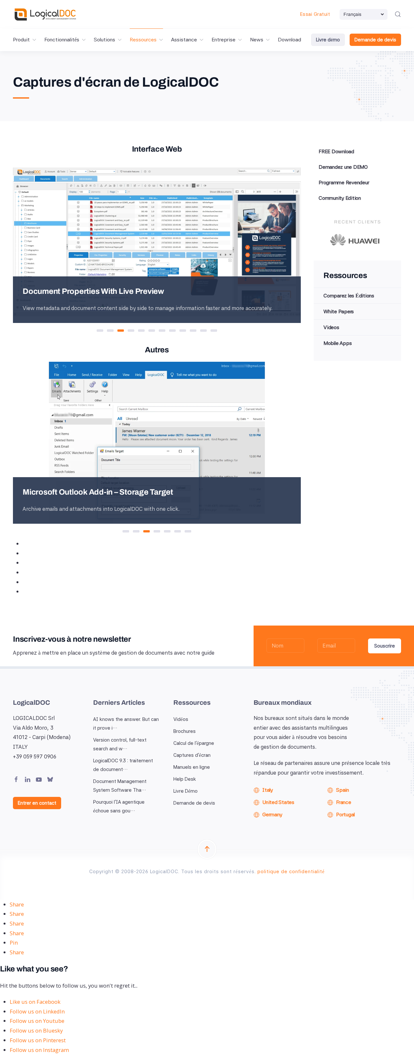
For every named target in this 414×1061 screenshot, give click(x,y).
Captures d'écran (192, 755)
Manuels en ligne (191, 767)
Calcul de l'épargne (193, 743)
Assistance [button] (184, 40)
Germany (272, 814)
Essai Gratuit (315, 14)
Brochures (184, 731)
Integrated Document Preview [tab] (113, 331)
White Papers (338, 311)
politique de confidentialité (291, 871)
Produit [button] (21, 40)
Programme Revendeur (344, 182)
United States (278, 802)
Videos (331, 327)
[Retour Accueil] (45, 14)
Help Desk (184, 779)
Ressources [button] (143, 40)
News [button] (256, 40)
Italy (267, 790)
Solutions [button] (104, 40)
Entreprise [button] (223, 40)
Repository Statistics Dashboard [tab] (206, 331)
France (343, 802)
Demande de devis (375, 40)
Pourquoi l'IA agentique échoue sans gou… (119, 806)
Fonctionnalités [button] (61, 40)
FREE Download (336, 151)
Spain (342, 790)
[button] (398, 14)
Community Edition (340, 198)
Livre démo (328, 40)
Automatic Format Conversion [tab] (144, 331)
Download (289, 40)
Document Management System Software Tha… (120, 785)
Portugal (345, 814)
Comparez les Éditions (348, 296)
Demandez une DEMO (343, 167)
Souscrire (384, 646)
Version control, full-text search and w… (120, 744)
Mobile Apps (337, 343)
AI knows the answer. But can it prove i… (126, 723)
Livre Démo (185, 791)
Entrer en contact (37, 803)
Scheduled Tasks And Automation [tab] (175, 331)
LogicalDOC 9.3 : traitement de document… (123, 765)
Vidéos (180, 719)
